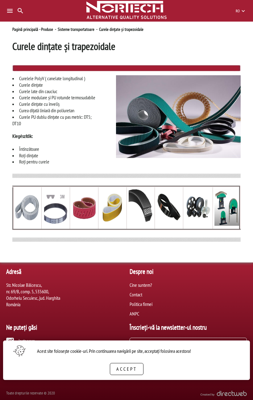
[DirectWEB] (224, 394)
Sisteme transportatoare (76, 29)
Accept (126, 369)
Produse (47, 29)
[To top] (238, 386)
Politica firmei (141, 304)
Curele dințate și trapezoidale (121, 29)
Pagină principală (25, 29)
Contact (136, 294)
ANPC (134, 314)
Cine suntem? (141, 285)
